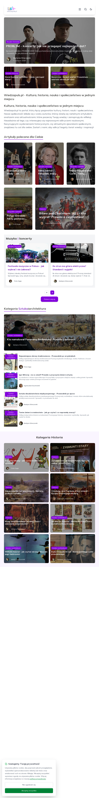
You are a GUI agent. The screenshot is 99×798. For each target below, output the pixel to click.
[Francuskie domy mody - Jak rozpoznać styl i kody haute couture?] (18, 164)
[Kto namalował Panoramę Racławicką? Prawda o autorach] (49, 332)
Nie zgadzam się (29, 785)
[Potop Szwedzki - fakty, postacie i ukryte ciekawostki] (18, 209)
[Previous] (47, 292)
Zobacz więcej (49, 299)
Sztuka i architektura (59, 73)
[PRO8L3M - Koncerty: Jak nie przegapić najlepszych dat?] (49, 40)
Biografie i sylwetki (77, 166)
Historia (43, 209)
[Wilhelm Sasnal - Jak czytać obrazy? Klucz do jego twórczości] (26, 548)
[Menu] (79, 9)
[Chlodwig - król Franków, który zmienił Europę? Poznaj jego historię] (72, 487)
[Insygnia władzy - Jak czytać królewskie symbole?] (26, 457)
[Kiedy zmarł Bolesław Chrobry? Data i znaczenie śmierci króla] (26, 518)
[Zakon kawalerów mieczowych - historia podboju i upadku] (26, 487)
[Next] (52, 292)
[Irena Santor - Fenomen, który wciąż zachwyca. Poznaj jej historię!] (49, 164)
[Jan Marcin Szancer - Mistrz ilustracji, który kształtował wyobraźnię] (72, 518)
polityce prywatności (38, 779)
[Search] (85, 9)
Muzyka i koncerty (13, 42)
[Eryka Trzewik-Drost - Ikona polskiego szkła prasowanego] (72, 548)
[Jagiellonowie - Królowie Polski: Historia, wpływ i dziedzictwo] (72, 457)
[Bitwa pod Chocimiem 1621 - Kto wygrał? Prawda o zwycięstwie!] (65, 209)
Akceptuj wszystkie (28, 791)
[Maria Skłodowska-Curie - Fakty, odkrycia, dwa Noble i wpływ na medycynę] (81, 164)
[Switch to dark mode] (91, 9)
